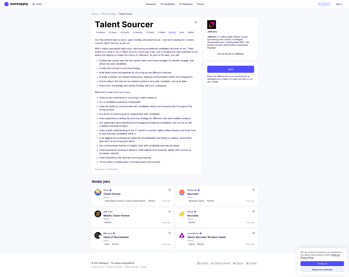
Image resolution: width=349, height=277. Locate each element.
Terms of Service (114, 267)
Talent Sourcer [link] (125, 14)
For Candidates (168, 4)
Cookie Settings (131, 267)
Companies (150, 4)
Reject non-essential (322, 269)
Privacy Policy (98, 267)
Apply (230, 69)
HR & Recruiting (108, 14)
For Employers (186, 4)
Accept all (322, 263)
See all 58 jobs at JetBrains (231, 54)
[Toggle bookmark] (196, 22)
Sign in (339, 4)
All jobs (95, 14)
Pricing (200, 4)
